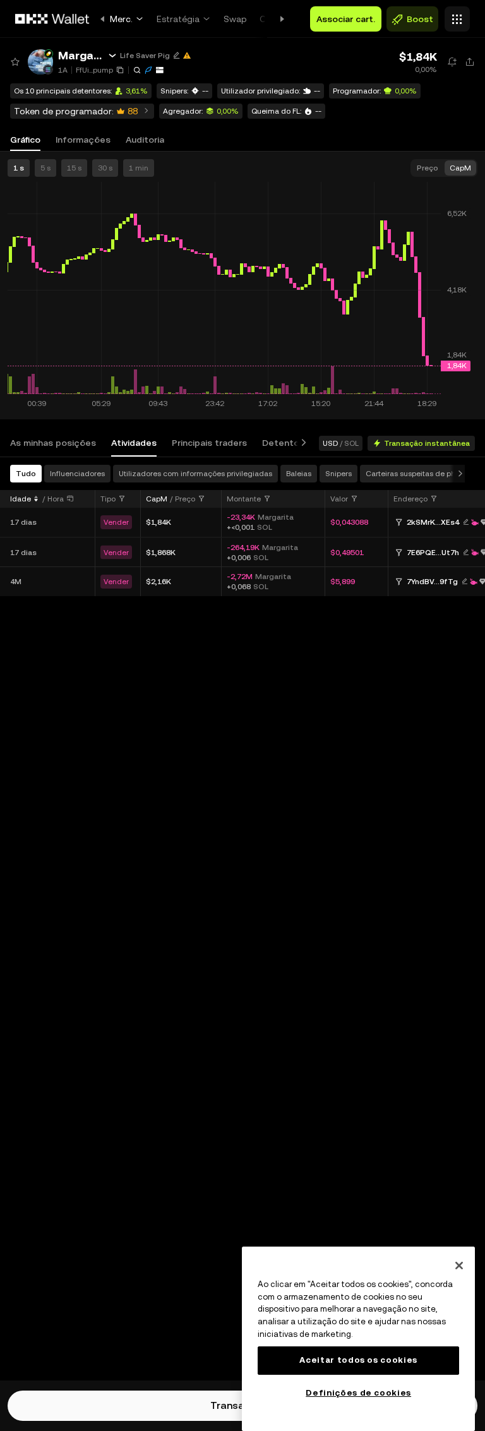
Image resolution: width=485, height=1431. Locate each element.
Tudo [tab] (26, 473)
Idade (20, 498)
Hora (55, 498)
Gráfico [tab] (25, 140)
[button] (40, 62)
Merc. (121, 19)
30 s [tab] (105, 168)
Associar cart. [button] (345, 19)
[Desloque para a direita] (301, 443)
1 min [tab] (138, 168)
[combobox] (113, 499)
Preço (185, 498)
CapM (156, 498)
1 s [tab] (18, 168)
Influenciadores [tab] (77, 473)
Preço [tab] (427, 168)
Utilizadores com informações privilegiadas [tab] (195, 473)
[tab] (53, 443)
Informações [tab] (83, 140)
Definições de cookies (358, 1393)
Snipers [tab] (338, 473)
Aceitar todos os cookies (358, 1360)
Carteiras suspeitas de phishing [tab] (421, 473)
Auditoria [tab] (145, 140)
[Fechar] (459, 1265)
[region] (358, 1339)
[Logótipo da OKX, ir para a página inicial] (52, 19)
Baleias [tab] (298, 473)
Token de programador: (76, 111)
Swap (235, 19)
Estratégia (178, 19)
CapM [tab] (460, 168)
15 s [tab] (74, 168)
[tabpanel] (242, 918)
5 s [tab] (45, 168)
